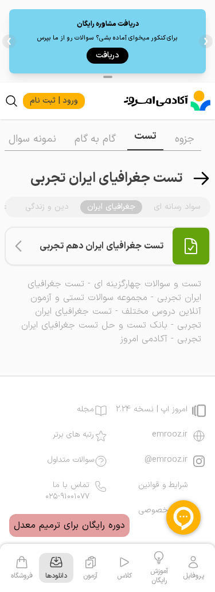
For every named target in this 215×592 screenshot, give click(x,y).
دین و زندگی (47, 207)
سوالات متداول (71, 460)
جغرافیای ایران (111, 207)
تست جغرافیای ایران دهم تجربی (101, 246)
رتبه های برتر (73, 435)
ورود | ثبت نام (54, 101)
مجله (85, 409)
